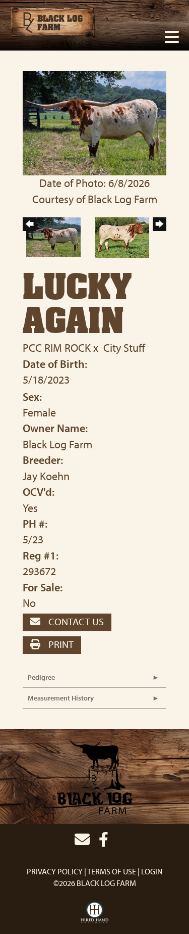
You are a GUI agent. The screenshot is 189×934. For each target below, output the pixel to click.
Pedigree (41, 677)
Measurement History (61, 698)
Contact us (75, 621)
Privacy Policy (55, 871)
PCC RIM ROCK (57, 348)
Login (152, 871)
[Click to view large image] (94, 122)
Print (60, 644)
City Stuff (124, 348)
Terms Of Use (111, 871)
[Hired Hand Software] (94, 913)
